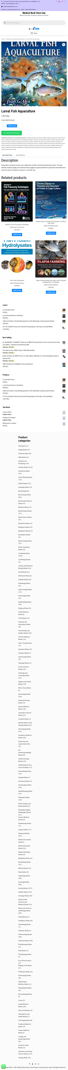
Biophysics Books (24, 527)
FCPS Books (22, 618)
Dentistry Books (23, 725)
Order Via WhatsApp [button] (12, 133)
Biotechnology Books (25, 541)
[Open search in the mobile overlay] (34, 23)
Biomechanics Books (25, 517)
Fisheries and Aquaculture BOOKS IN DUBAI (39, 139)
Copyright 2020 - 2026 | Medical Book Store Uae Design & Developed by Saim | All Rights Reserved (34, 1067)
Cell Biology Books (24, 559)
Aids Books (22, 446)
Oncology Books (23, 896)
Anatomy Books (23, 467)
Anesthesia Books (24, 471)
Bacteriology (22, 491)
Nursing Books (23, 888)
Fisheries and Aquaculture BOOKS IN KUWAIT (22, 141)
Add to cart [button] (17, 234)
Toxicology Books (23, 1020)
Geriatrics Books (23, 653)
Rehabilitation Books (24, 988)
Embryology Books (24, 583)
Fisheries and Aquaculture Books (15, 39)
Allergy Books (22, 450)
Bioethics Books (23, 507)
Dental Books (22, 572)
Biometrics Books (23, 523)
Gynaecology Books (24, 657)
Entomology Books (24, 596)
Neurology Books (23, 882)
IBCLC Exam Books (24, 688)
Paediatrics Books (24, 920)
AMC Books (22, 457)
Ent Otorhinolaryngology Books (24, 752)
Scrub (20, 1000)
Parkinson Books (23, 930)
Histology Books (23, 663)
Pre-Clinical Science (24, 960)
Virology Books (23, 1057)
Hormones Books (23, 781)
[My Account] (29, 29)
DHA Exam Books (24, 576)
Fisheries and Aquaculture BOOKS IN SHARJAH (16, 145)
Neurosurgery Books (24, 785)
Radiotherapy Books (24, 823)
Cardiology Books (24, 553)
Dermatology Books (24, 729)
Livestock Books (23, 719)
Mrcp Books (22, 872)
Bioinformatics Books (25, 511)
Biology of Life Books (25, 965)
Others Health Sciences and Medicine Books (23, 902)
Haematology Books (24, 771)
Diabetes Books (23, 579)
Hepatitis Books (23, 777)
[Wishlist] (31, 29)
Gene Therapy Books (25, 643)
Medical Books (23, 723)
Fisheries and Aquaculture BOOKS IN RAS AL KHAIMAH (29, 143)
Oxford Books (22, 917)
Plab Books (22, 950)
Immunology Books (24, 694)
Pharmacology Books (25, 934)
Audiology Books (23, 487)
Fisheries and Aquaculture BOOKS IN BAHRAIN (16, 139)
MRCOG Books (23, 868)
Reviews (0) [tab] (20, 155)
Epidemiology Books (24, 602)
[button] (63, 44)
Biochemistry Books (24, 495)
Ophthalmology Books (25, 791)
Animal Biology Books (25, 477)
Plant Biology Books (24, 954)
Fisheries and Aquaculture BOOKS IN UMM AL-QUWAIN (42, 145)
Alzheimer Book (23, 453)
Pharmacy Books (23, 940)
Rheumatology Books (25, 994)
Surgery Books (23, 829)
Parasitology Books (24, 924)
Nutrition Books (23, 892)
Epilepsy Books (23, 608)
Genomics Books (23, 649)
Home (3, 39)
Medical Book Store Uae (34, 13)
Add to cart (12, 126)
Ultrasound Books (24, 833)
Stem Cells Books (24, 1010)
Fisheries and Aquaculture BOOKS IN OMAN (44, 141)
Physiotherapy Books (25, 944)
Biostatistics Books (24, 534)
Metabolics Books (23, 858)
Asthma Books (22, 483)
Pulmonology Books (24, 975)
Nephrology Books (24, 876)
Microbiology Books (24, 862)
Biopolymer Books (24, 531)
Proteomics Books (24, 972)
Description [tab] (7, 155)
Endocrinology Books (25, 589)
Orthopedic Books (24, 797)
